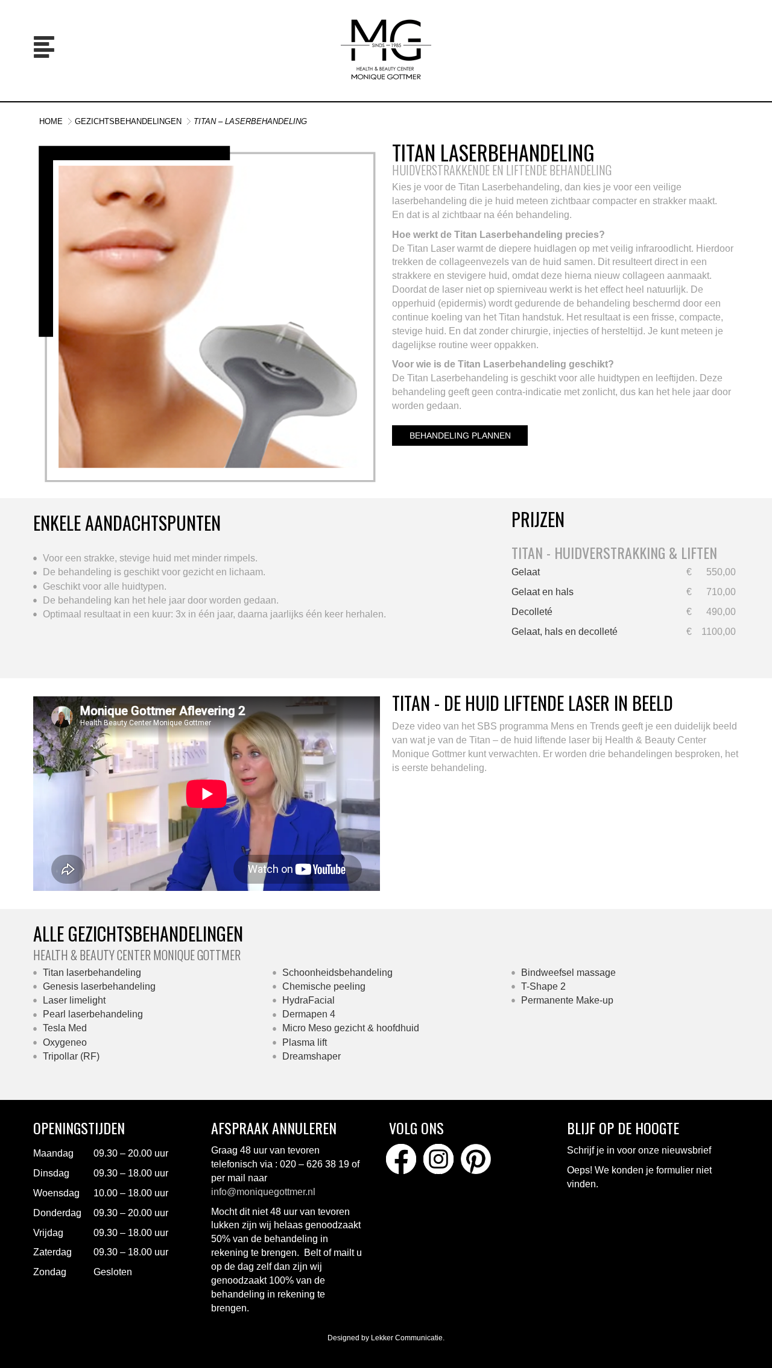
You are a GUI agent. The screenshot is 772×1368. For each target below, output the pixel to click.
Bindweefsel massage (568, 972)
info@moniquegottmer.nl (263, 1192)
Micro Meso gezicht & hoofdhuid (350, 1028)
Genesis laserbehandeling (99, 986)
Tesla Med (65, 1028)
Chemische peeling (323, 986)
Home (51, 121)
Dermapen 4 (308, 1014)
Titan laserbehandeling (92, 972)
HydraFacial (308, 1000)
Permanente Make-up (567, 1000)
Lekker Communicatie (407, 1338)
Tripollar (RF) (71, 1056)
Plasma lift (304, 1042)
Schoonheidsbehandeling (337, 972)
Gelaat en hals (542, 592)
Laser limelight (74, 1000)
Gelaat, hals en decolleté (564, 631)
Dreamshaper (312, 1056)
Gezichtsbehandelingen (128, 121)
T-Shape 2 (543, 986)
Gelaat (525, 572)
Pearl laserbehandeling (93, 1014)
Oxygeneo (65, 1042)
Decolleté (531, 612)
